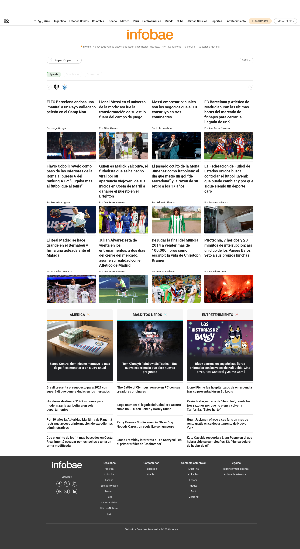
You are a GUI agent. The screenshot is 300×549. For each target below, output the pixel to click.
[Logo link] (150, 34)
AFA (164, 46)
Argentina (59, 21)
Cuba (180, 21)
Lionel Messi (174, 46)
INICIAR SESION (285, 21)
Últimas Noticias (197, 21)
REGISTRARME (260, 21)
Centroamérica (151, 21)
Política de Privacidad (235, 474)
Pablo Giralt (190, 46)
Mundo (169, 21)
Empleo (151, 474)
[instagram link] (74, 484)
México (124, 21)
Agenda (54, 74)
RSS (109, 513)
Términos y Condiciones (236, 468)
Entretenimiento (236, 21)
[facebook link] (59, 484)
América (109, 468)
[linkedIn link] (74, 491)
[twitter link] (67, 484)
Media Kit (193, 497)
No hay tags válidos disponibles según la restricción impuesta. (126, 46)
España (112, 21)
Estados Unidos (79, 21)
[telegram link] (67, 491)
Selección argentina (209, 46)
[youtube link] (59, 491)
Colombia (98, 21)
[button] (6, 21)
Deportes (216, 21)
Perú (136, 21)
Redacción (151, 468)
